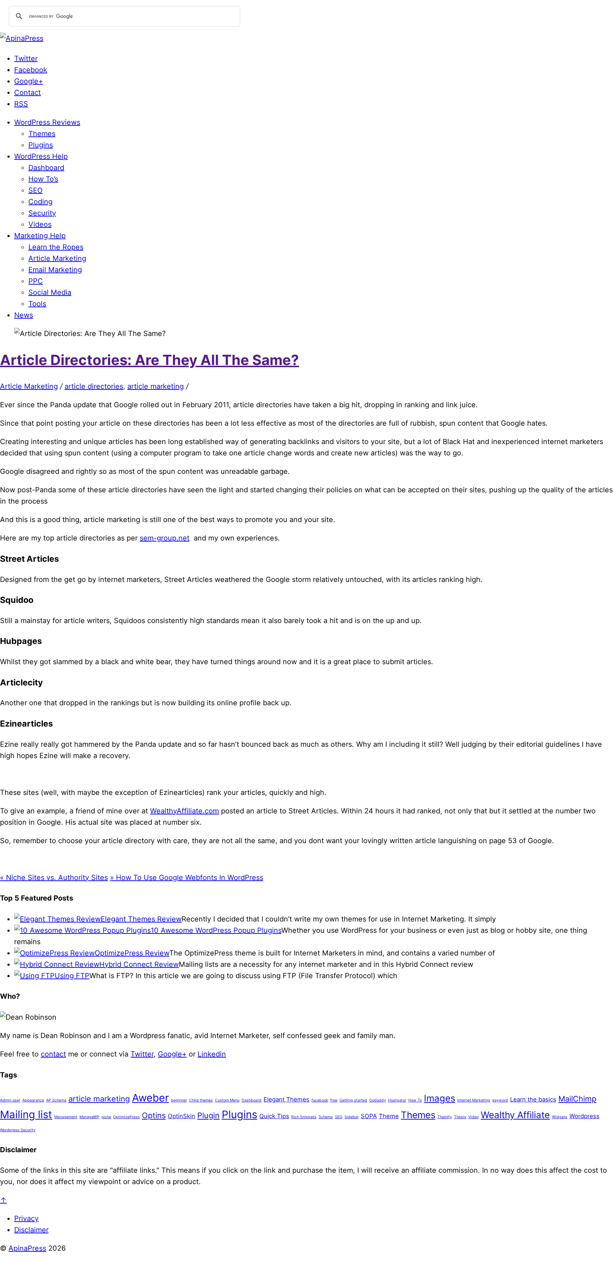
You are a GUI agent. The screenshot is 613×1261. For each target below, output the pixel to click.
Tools (37, 303)
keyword (500, 1100)
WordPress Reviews (47, 122)
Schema (326, 1117)
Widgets (559, 1117)
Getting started (353, 1100)
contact (53, 1054)
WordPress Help (41, 156)
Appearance (33, 1100)
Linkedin (212, 1054)
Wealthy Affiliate (515, 1114)
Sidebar (351, 1117)
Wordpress (584, 1116)
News (23, 315)
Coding (40, 201)
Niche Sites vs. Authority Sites (54, 877)
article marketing (155, 386)
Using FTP (72, 975)
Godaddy (377, 1100)
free (333, 1100)
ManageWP (89, 1117)
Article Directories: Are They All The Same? (149, 360)
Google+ (28, 81)
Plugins (40, 145)
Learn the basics (533, 1099)
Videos (39, 224)
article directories (94, 386)
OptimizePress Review (132, 953)
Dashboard (46, 167)
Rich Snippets (303, 1117)
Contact (27, 92)
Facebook (30, 70)
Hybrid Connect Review (139, 964)
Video (473, 1117)
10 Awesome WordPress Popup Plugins (216, 930)
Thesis (460, 1117)
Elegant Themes (286, 1099)
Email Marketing (55, 269)
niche (106, 1117)
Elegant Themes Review (141, 919)
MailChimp (577, 1098)
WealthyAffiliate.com (184, 811)
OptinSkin (181, 1116)
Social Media (49, 292)
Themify (444, 1117)
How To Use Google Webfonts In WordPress (186, 877)
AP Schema (56, 1100)
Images (439, 1098)
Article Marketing (57, 258)
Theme (389, 1116)
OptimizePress (126, 1117)
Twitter (26, 58)
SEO (35, 190)
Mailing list (26, 1114)
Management (65, 1117)
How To (415, 1100)
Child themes (201, 1100)
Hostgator (397, 1100)
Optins (154, 1115)
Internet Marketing (473, 1100)
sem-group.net (164, 538)
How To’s (43, 179)
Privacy (26, 1218)
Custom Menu (227, 1100)
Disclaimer (31, 1230)
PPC (35, 281)
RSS (21, 104)
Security (42, 213)
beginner (179, 1100)
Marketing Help (40, 235)
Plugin (208, 1115)
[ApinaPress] (21, 38)
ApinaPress (27, 1248)
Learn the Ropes (55, 247)
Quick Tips (274, 1116)
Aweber (150, 1098)
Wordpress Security (17, 1130)
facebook (319, 1100)
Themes (41, 133)
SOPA (369, 1116)
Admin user (10, 1100)
